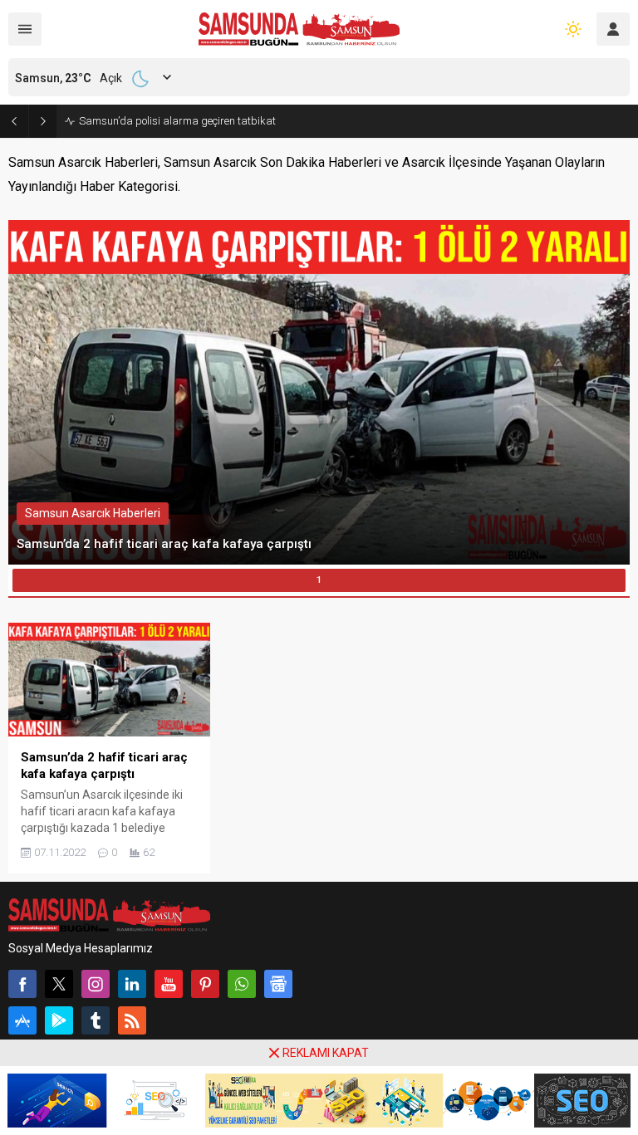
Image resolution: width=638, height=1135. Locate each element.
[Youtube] (169, 984)
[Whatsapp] (242, 984)
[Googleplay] (59, 1020)
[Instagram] (95, 984)
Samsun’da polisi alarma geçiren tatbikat (177, 121)
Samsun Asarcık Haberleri (92, 513)
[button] (319, 580)
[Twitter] (59, 984)
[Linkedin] (132, 984)
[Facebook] (22, 984)
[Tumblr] (95, 1020)
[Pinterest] (205, 984)
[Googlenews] (278, 984)
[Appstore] (22, 1020)
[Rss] (132, 1020)
